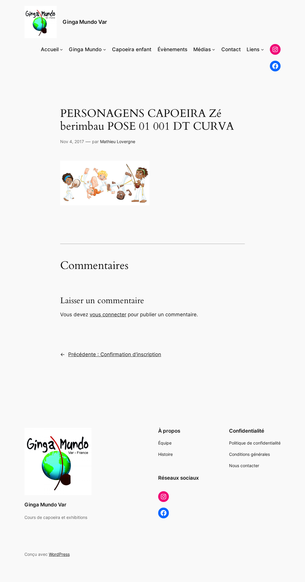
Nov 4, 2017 (72, 141)
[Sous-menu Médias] (213, 49)
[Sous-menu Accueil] (61, 49)
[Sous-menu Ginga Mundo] (104, 49)
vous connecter (108, 314)
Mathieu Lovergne (117, 141)
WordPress (59, 554)
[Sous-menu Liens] (262, 49)
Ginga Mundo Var (85, 22)
